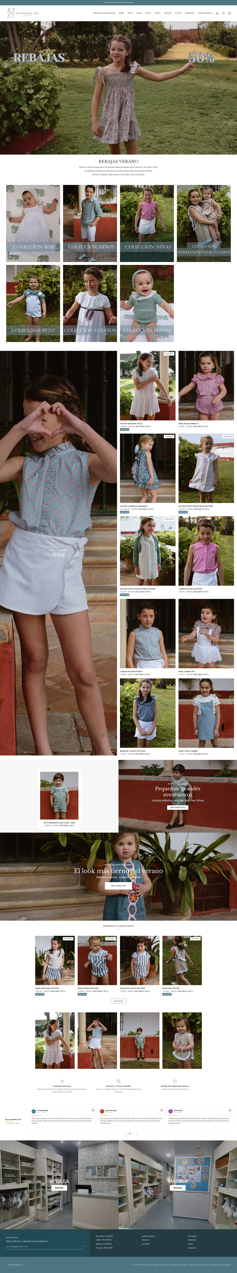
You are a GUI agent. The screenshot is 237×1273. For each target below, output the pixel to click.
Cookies (184, 1265)
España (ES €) (14, 1265)
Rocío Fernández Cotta (144, 1265)
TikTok (190, 1244)
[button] (121, 13)
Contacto (145, 1244)
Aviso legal (164, 1265)
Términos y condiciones (220, 1265)
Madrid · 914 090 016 (104, 1244)
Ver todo (118, 1001)
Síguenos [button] (192, 1236)
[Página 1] (129, 1133)
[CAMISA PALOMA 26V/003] (206, 551)
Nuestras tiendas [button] (104, 1236)
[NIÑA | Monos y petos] (33, 303)
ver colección (118, 886)
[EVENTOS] (90, 303)
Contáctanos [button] (148, 1236)
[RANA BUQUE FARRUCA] (206, 385)
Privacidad (175, 1265)
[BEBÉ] (33, 223)
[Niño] (90, 223)
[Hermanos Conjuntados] (204, 223)
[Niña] (147, 223)
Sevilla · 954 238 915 (104, 1240)
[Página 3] (132, 1133)
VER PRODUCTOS (177, 807)
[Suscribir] (82, 1246)
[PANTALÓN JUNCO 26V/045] (139, 960)
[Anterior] (126, 1133)
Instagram (192, 1240)
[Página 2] (131, 1133)
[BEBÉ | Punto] (147, 303)
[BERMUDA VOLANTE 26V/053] (148, 713)
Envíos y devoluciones (199, 1265)
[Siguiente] (136, 1133)
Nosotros (145, 1240)
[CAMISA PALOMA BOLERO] (148, 633)
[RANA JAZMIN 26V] (206, 633)
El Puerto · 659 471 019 (104, 1248)
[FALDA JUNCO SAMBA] (206, 713)
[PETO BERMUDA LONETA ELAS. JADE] (59, 796)
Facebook (192, 1248)
